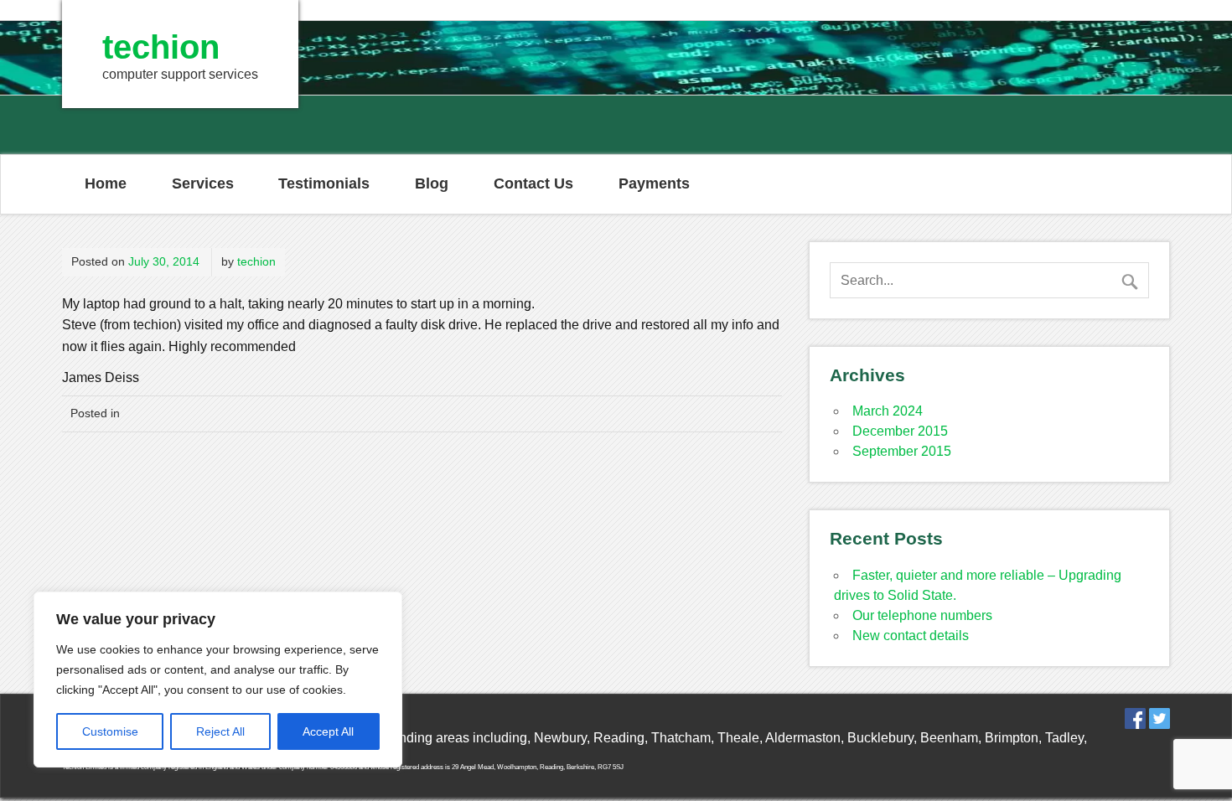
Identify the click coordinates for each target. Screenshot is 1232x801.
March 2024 (887, 411)
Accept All (328, 731)
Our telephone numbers (922, 615)
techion (256, 261)
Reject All (220, 731)
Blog (431, 183)
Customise (110, 731)
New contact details (910, 635)
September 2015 (901, 451)
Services (203, 183)
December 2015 (900, 431)
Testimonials (324, 183)
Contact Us (533, 183)
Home (106, 183)
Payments (654, 183)
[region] (218, 679)
